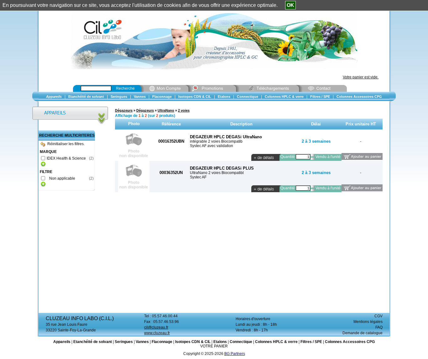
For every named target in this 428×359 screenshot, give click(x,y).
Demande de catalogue (362, 333)
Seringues (124, 342)
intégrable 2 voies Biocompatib (216, 141)
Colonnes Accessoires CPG (350, 342)
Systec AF (198, 177)
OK (290, 5)
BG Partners (234, 353)
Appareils (61, 342)
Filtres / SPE (311, 342)
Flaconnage (162, 342)
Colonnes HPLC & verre (276, 342)
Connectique (241, 342)
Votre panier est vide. (360, 77)
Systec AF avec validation (211, 146)
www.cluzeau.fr (157, 333)
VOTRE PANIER (214, 346)
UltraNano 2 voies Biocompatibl (217, 173)
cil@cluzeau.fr (156, 327)
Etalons (220, 342)
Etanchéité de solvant (92, 342)
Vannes (142, 342)
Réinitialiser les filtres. (66, 144)
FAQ (379, 327)
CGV (378, 316)
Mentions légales (368, 321)
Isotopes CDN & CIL (193, 342)
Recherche (125, 88)
